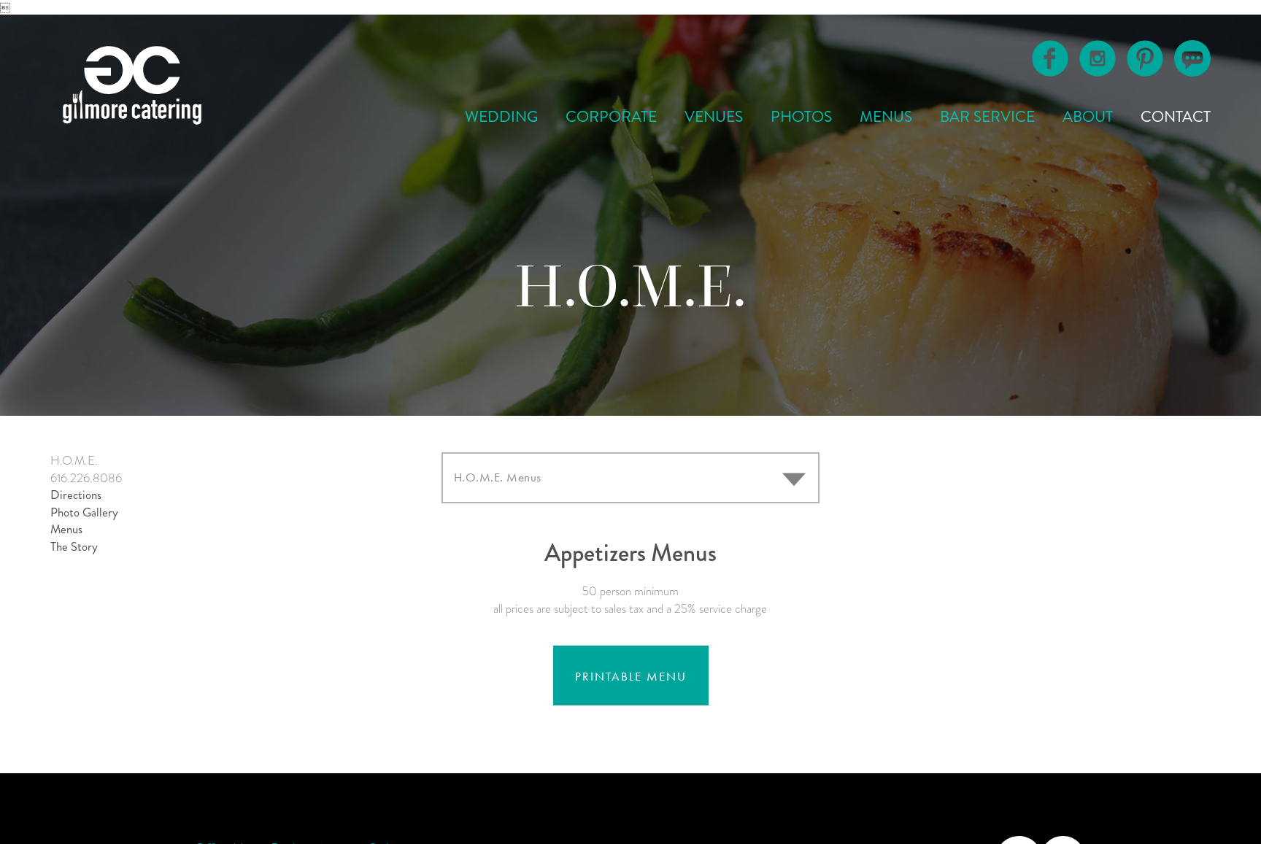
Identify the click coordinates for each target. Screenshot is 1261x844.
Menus (66, 529)
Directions (75, 495)
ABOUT (1088, 117)
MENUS (886, 117)
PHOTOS (801, 117)
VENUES (714, 117)
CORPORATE (611, 117)
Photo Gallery (84, 512)
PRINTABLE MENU (631, 676)
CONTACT (1176, 117)
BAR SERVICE (987, 117)
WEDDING (501, 117)
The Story (74, 546)
